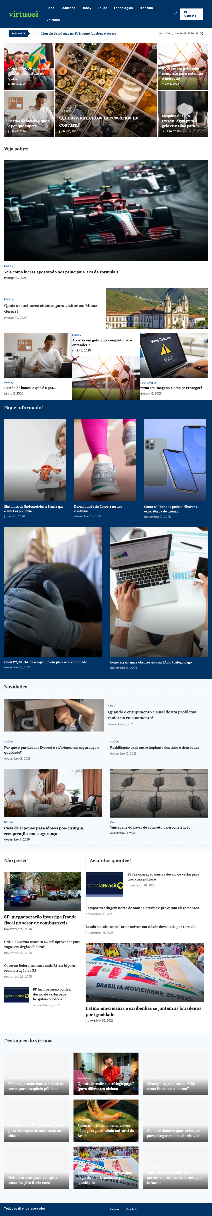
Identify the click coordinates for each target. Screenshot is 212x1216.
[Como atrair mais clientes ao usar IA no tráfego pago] (159, 592)
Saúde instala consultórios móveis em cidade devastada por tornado (141, 927)
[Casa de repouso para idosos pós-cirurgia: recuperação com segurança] (53, 793)
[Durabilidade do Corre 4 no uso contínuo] (105, 460)
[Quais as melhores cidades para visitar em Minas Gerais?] (157, 308)
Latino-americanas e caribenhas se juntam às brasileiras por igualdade (105, 1177)
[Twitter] (201, 33)
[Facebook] (197, 33)
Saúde (102, 8)
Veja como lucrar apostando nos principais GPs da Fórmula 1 (61, 272)
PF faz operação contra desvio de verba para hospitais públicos (52, 994)
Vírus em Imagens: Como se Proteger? (171, 388)
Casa (50, 8)
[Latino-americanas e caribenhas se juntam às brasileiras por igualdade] (145, 972)
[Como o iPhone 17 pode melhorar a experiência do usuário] (175, 460)
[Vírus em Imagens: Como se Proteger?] (174, 355)
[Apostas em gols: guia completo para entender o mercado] (106, 378)
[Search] (176, 14)
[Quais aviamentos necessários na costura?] (106, 90)
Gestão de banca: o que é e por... (30, 388)
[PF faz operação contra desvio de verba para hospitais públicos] (16, 995)
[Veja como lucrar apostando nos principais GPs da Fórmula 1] (106, 210)
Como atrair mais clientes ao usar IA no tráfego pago (151, 662)
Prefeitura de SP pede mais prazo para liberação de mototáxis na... (87, 33)
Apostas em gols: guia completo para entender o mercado (182, 73)
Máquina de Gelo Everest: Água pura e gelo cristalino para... (180, 121)
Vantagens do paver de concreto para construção (150, 827)
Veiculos (53, 20)
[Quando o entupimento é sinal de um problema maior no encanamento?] (54, 715)
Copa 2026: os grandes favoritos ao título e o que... (27, 73)
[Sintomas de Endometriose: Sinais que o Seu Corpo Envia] (35, 460)
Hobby (86, 8)
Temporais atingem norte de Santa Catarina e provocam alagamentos (142, 908)
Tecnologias (123, 8)
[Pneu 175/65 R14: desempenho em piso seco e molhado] (53, 592)
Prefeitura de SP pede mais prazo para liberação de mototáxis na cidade (36, 1131)
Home (114, 1209)
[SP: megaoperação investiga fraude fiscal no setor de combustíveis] (42, 891)
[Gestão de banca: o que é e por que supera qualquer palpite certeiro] (29, 114)
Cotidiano (67, 8)
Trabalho (146, 8)
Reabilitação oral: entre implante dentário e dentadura (154, 748)
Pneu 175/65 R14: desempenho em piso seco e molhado (45, 662)
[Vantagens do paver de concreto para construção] (159, 793)
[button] (33, 33)
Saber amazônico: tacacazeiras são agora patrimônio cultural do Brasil (106, 1131)
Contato (190, 16)
